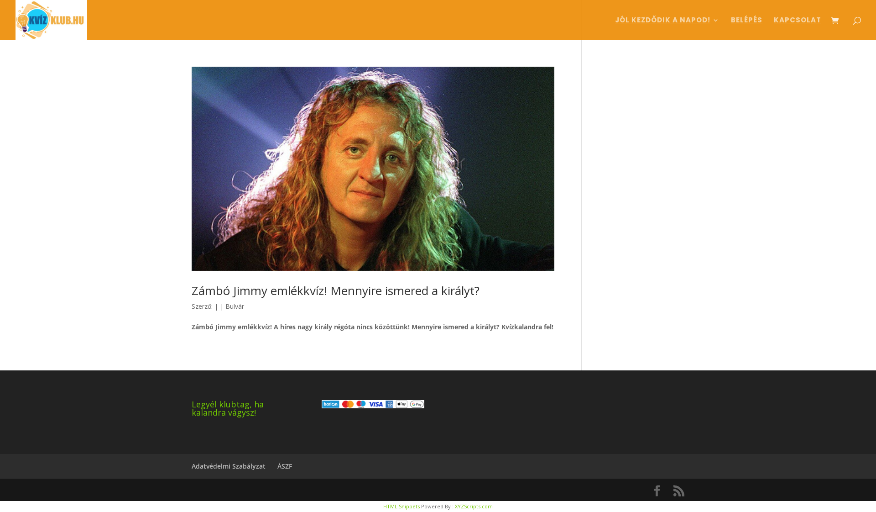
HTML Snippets (401, 506)
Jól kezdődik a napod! (662, 21)
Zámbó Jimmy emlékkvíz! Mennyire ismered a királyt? (336, 290)
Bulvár (234, 306)
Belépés (746, 21)
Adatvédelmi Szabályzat (229, 466)
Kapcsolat (797, 21)
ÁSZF (284, 466)
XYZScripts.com (474, 506)
